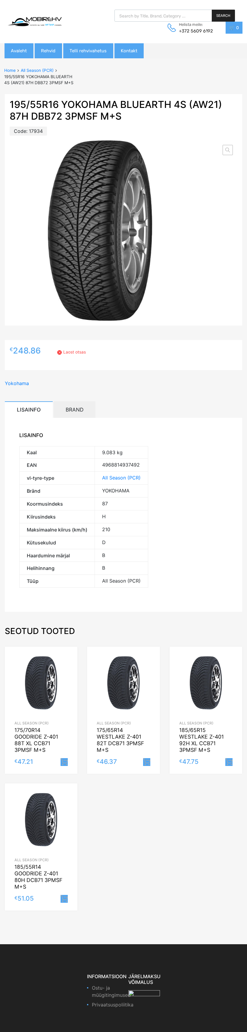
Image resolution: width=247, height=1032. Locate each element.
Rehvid (48, 51)
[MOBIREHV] (35, 21)
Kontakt (129, 51)
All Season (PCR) (37, 70)
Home (10, 70)
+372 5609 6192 (193, 31)
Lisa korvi (64, 762)
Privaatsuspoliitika (112, 1005)
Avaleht (19, 51)
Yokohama (17, 383)
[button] (228, 150)
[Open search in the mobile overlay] (174, 16)
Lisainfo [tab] (29, 409)
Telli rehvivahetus (88, 51)
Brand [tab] (74, 409)
